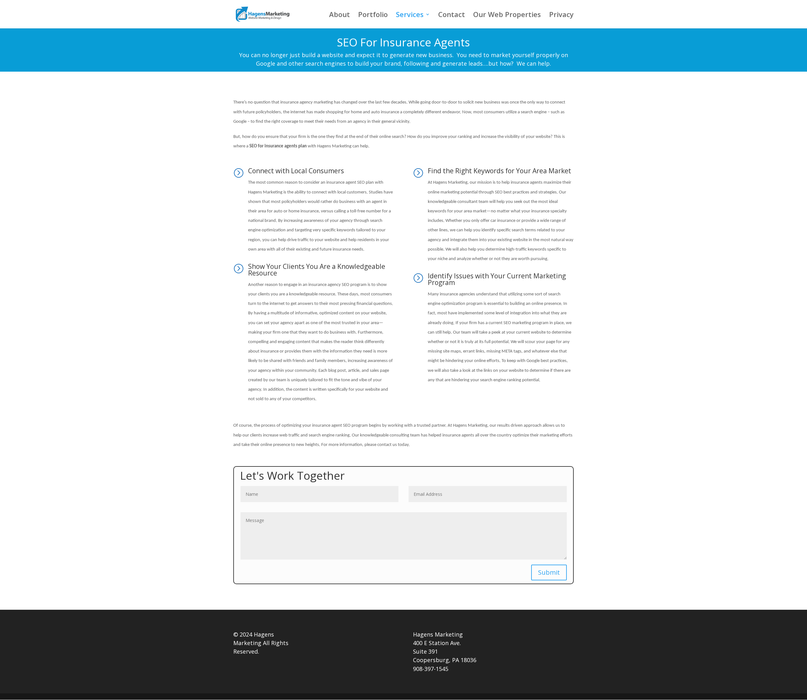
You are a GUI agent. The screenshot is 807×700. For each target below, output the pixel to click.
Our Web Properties (507, 15)
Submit (549, 572)
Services (410, 15)
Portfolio (373, 15)
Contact (451, 15)
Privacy (561, 15)
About (339, 15)
